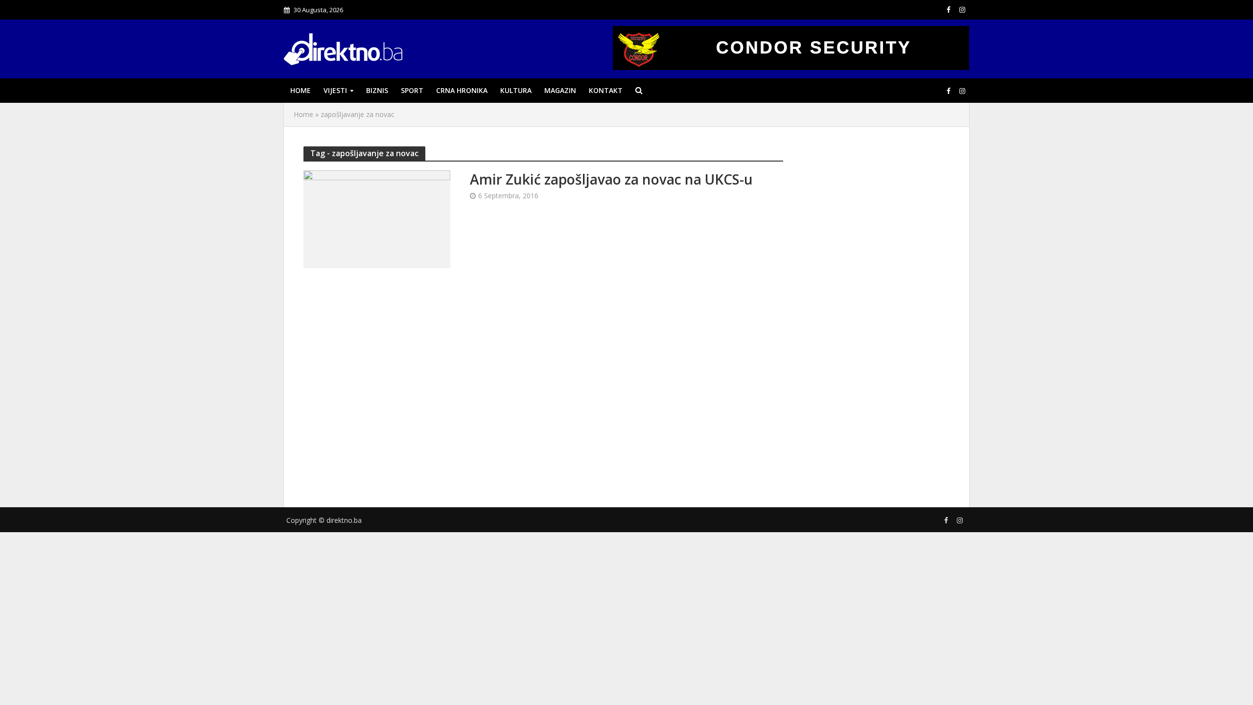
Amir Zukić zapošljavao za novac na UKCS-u (611, 179)
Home (300, 90)
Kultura (516, 90)
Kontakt (606, 90)
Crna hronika (461, 90)
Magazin (560, 90)
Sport (412, 90)
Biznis (377, 90)
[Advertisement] (876, 315)
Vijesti (335, 90)
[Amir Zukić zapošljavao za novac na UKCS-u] (376, 218)
